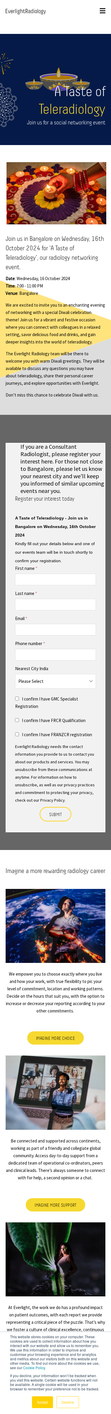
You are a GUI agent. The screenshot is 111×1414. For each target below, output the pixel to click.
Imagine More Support (55, 1205)
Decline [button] (68, 1402)
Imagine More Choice (55, 1038)
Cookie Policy (34, 1367)
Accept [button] (42, 1402)
